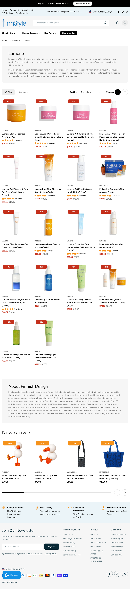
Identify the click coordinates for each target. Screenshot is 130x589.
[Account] (117, 22)
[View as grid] (118, 92)
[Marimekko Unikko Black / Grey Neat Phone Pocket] (81, 454)
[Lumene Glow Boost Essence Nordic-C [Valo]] (49, 223)
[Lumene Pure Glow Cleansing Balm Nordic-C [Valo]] (49, 167)
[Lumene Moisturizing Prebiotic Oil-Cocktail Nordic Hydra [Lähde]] (16, 278)
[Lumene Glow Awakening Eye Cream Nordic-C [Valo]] (16, 223)
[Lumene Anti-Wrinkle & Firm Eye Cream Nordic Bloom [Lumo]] (16, 167)
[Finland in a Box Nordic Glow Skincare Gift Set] (113, 167)
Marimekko (48, 398)
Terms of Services (34, 553)
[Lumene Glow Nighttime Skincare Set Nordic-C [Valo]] (113, 278)
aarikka (5, 472)
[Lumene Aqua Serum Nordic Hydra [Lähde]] (49, 278)
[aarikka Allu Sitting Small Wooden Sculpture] (49, 454)
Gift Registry (7, 13)
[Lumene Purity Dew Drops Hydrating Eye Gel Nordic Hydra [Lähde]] (81, 223)
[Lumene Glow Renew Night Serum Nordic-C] (113, 223)
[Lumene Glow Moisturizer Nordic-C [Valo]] (16, 112)
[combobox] (71, 23)
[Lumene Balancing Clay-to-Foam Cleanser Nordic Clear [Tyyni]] (81, 278)
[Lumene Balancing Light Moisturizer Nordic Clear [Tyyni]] (49, 333)
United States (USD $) (102, 12)
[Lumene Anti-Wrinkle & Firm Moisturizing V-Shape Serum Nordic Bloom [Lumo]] (113, 112)
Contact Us (15, 10)
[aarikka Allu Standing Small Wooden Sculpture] (16, 454)
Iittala (30, 398)
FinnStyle (103, 186)
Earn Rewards (22, 13)
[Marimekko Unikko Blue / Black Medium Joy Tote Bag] (113, 454)
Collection (15, 40)
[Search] (105, 22)
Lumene (5, 130)
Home (4, 10)
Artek (35, 398)
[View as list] (125, 92)
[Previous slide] (117, 492)
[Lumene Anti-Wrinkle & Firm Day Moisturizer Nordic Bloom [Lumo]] (81, 112)
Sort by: (73, 92)
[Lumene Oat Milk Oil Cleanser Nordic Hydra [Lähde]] (81, 167)
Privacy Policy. (51, 553)
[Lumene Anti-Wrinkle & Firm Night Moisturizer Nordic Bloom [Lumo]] (49, 112)
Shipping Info (28, 10)
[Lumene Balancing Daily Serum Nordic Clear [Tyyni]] (16, 333)
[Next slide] (125, 492)
